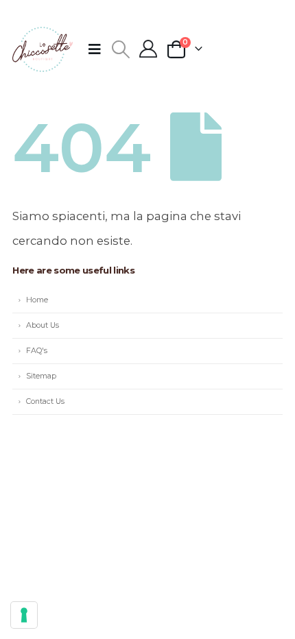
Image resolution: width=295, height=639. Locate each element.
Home (37, 300)
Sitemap (41, 376)
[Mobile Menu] (99, 49)
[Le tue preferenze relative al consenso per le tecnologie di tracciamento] (24, 615)
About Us (42, 325)
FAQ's (36, 350)
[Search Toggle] (120, 49)
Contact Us (45, 401)
